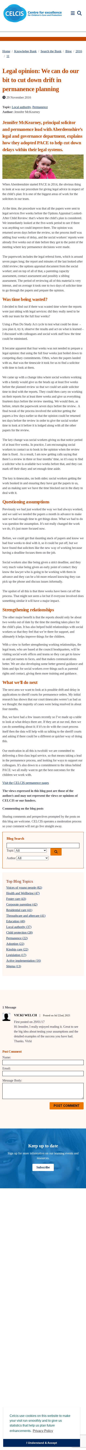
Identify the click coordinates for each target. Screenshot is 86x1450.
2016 (79, 51)
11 (7, 56)
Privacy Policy (43, 1431)
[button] (73, 13)
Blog (68, 51)
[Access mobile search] (79, 13)
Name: (6, 1057)
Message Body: (12, 1080)
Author (11, 858)
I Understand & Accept (41, 1442)
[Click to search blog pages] (56, 852)
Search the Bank (51, 51)
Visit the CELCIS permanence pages (25, 783)
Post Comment (67, 1106)
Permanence (40, 107)
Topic (10, 850)
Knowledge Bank (25, 51)
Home (6, 51)
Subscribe (43, 1167)
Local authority (21, 107)
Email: (6, 1068)
